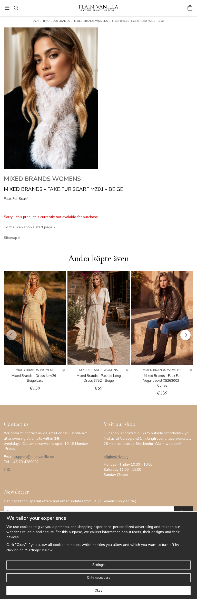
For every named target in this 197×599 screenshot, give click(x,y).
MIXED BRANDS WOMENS (42, 179)
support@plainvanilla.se (34, 456)
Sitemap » (12, 237)
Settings (98, 565)
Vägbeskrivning (116, 456)
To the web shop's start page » (29, 227)
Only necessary (98, 577)
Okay (98, 590)
